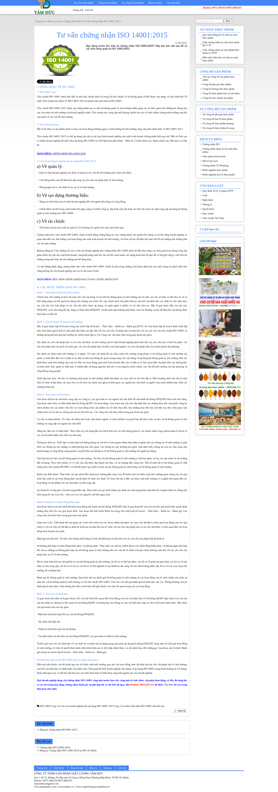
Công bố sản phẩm (107, 2)
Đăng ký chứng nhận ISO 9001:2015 (58, 729)
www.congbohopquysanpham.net (93, 786)
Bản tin (93, 767)
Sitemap (107, 767)
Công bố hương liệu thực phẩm (219, 88)
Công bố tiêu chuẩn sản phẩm (218, 97)
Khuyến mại (77, 767)
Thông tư (207, 204)
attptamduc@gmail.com (46, 783)
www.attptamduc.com (45, 786)
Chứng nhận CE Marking (215, 165)
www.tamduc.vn (66, 786)
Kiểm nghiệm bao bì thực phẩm (219, 174)
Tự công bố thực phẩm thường (218, 123)
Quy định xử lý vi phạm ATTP (218, 190)
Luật (205, 195)
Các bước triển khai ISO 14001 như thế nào (142, 706)
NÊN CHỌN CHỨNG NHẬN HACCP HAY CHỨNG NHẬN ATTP (85, 279)
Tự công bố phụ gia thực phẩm (218, 114)
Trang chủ (78, 10)
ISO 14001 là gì (48, 706)
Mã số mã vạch (210, 160)
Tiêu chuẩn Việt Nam (213, 218)
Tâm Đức (168, 684)
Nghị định (208, 199)
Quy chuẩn (208, 213)
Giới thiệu (59, 767)
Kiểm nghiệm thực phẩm (215, 170)
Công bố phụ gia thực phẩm (217, 84)
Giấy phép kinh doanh (214, 156)
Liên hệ (89, 10)
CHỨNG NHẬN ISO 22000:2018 (68, 153)
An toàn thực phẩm (83, 2)
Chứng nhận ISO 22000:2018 (55, 747)
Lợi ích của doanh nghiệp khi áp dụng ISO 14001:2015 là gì (88, 706)
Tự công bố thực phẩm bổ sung (218, 128)
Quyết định (208, 209)
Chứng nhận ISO (211, 144)
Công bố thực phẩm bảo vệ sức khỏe (221, 93)
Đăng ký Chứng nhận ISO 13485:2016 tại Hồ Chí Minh (68, 750)
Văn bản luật (173, 2)
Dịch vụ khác (155, 2)
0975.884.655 (65, 780)
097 (45, 780)
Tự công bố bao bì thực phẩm (218, 118)
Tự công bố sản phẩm (133, 2)
